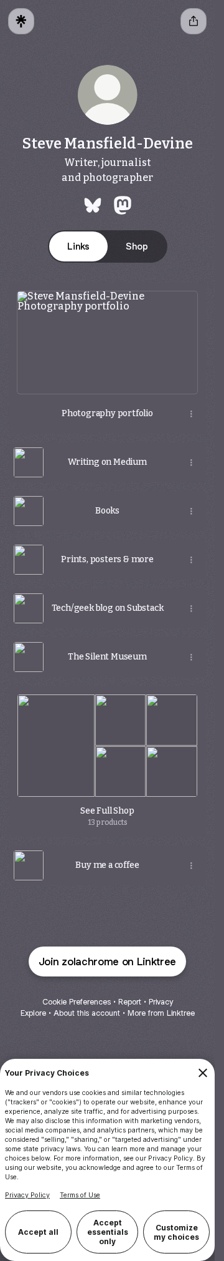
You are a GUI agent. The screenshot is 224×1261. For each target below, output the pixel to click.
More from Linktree (161, 1013)
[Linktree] (21, 21)
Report (129, 1001)
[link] (93, 205)
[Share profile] (193, 21)
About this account (87, 1013)
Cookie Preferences (76, 1001)
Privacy (161, 1001)
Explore (33, 1013)
